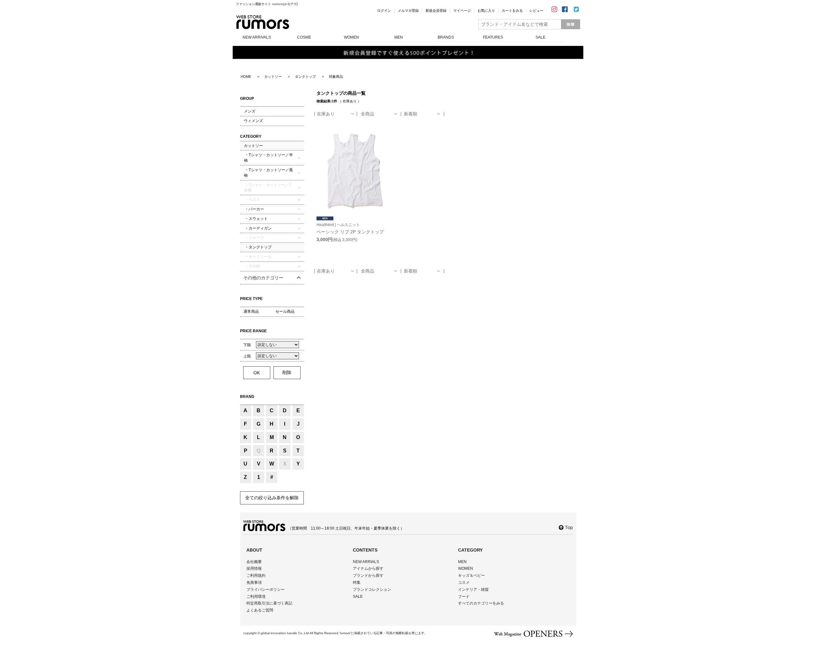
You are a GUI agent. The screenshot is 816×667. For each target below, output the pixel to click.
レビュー (536, 10)
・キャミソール (258, 256)
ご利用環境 (256, 596)
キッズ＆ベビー (471, 575)
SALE (540, 37)
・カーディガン (258, 228)
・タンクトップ (258, 247)
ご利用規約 (256, 575)
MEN (398, 37)
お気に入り (486, 10)
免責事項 (254, 582)
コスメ (464, 582)
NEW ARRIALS (366, 562)
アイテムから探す (368, 568)
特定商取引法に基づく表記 (269, 603)
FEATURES (493, 37)
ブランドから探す (368, 575)
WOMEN (351, 37)
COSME (304, 37)
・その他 (252, 266)
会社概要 (254, 562)
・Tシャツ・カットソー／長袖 (268, 173)
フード (464, 596)
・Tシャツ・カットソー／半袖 (268, 158)
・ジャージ (254, 237)
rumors (262, 22)
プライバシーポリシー (265, 589)
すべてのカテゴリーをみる (481, 603)
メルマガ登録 (408, 10)
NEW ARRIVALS (257, 37)
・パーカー (254, 209)
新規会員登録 (436, 10)
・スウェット (256, 218)
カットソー (253, 145)
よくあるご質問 (259, 610)
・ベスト (252, 199)
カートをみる (512, 10)
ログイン (384, 10)
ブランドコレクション (372, 589)
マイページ (462, 10)
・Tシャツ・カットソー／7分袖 (267, 188)
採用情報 (254, 568)
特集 (357, 582)
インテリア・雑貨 (473, 589)
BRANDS (446, 37)
